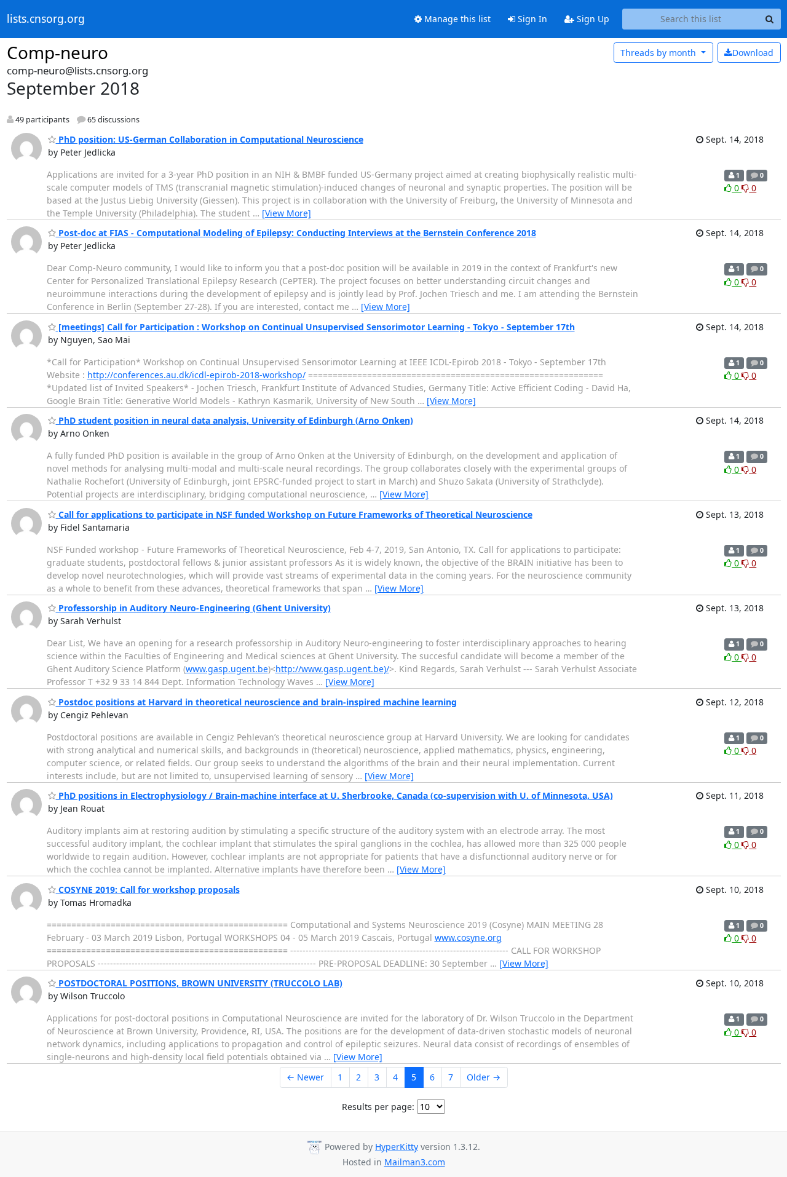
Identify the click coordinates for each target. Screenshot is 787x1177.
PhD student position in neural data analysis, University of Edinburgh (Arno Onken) (234, 420)
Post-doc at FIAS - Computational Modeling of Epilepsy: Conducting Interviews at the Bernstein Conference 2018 (296, 233)
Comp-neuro (57, 52)
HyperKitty (396, 1146)
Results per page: (378, 1106)
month (659, 52)
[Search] (770, 19)
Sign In (531, 19)
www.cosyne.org (468, 937)
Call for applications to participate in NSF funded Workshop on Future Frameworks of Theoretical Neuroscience (294, 514)
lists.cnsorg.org (46, 19)
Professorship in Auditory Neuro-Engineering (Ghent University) (193, 608)
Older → (483, 1077)
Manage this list (456, 19)
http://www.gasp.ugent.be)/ (332, 669)
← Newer (305, 1077)
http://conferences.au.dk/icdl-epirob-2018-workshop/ (196, 375)
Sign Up (591, 19)
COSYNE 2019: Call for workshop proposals (148, 889)
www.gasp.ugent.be (227, 669)
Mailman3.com (414, 1162)
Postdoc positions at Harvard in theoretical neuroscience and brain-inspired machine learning (256, 702)
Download (752, 52)
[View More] (286, 213)
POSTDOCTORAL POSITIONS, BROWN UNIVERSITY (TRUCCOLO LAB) (199, 983)
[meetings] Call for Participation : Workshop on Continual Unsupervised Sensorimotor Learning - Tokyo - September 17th (315, 327)
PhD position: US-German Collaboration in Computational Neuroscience (209, 139)
